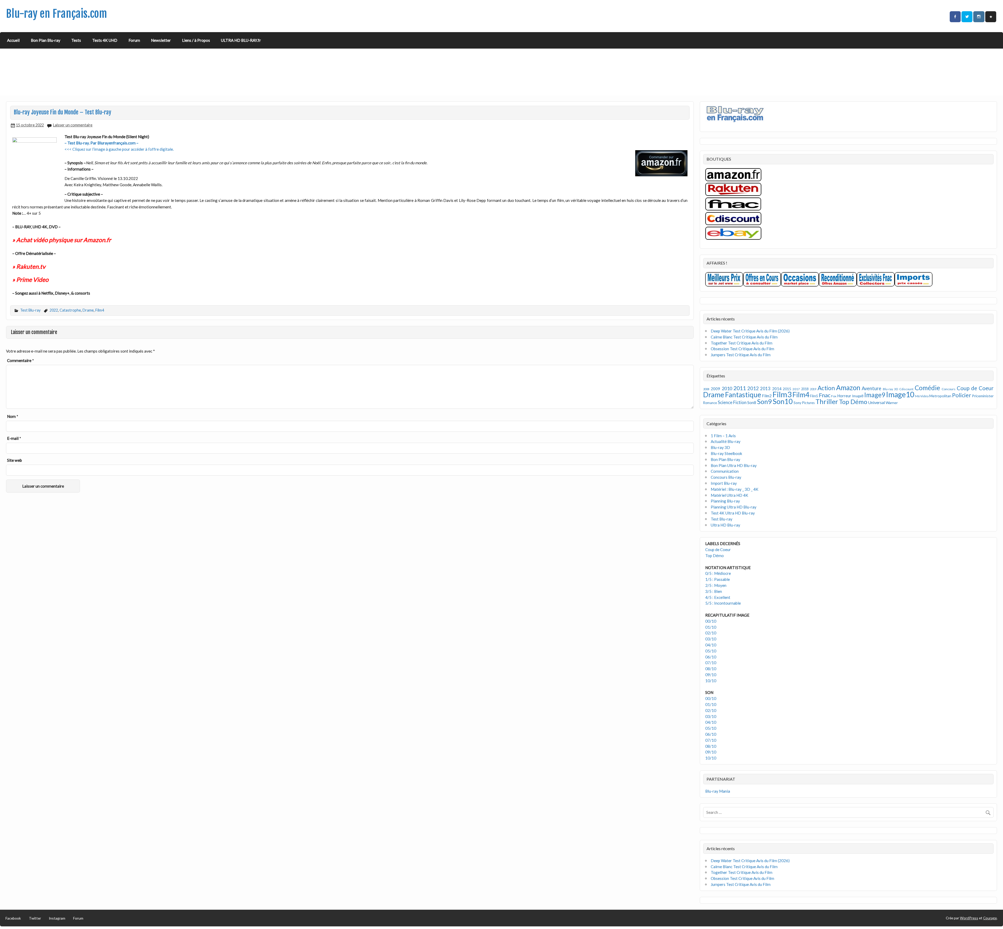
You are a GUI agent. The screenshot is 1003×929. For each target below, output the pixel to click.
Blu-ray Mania (717, 791)
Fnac (824, 395)
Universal (876, 402)
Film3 (782, 394)
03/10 (710, 638)
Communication (725, 471)
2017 (796, 389)
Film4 (99, 310)
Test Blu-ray (30, 310)
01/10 (710, 627)
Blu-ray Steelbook (726, 453)
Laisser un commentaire (72, 125)
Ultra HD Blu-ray (725, 525)
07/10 (710, 662)
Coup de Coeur (975, 388)
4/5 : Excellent (717, 597)
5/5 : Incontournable (723, 603)
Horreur (844, 395)
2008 (706, 389)
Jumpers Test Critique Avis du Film (741, 354)
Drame (88, 310)
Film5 (814, 396)
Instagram (57, 918)
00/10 (710, 621)
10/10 (710, 680)
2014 (777, 388)
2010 (727, 388)
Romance (710, 403)
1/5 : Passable (717, 579)
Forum (134, 40)
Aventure (871, 388)
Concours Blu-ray (726, 477)
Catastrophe (70, 310)
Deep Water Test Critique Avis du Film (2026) (750, 331)
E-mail (14, 438)
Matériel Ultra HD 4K (729, 495)
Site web (14, 460)
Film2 (767, 395)
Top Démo (853, 401)
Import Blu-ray (724, 483)
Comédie (927, 388)
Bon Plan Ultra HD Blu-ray (734, 465)
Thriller (826, 401)
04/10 (710, 644)
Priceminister (983, 396)
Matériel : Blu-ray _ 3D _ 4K (735, 489)
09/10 (710, 674)
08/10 (710, 668)
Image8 (857, 396)
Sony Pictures (804, 403)
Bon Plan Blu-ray (45, 40)
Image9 (874, 395)
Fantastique (743, 394)
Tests (76, 40)
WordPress (969, 918)
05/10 (710, 650)
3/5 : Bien (713, 591)
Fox (833, 396)
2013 (765, 388)
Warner (892, 402)
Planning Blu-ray (725, 501)
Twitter (35, 918)
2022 (54, 310)
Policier (961, 395)
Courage (990, 918)
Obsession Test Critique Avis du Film (742, 348)
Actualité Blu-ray (725, 441)
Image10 (900, 394)
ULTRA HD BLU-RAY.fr (241, 40)
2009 (715, 388)
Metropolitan (940, 396)
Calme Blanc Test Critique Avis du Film (744, 337)
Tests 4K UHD (104, 40)
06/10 (710, 657)
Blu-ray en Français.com (56, 13)
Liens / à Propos (196, 40)
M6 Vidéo (922, 396)
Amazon (848, 387)
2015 (787, 389)
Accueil (13, 40)
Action (826, 388)
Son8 (751, 402)
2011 (739, 388)
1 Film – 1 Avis (723, 435)
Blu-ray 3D (890, 389)
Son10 (783, 401)
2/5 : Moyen (715, 585)
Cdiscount (906, 389)
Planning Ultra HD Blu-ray (733, 507)
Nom (12, 416)
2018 (804, 389)
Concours (948, 389)
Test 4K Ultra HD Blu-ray (733, 513)
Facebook (13, 918)
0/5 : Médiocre (718, 573)
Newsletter (161, 40)
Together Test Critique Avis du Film (741, 343)
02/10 (710, 632)
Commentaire (20, 360)
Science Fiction (732, 402)
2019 (813, 389)
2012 (753, 388)
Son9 (764, 401)
